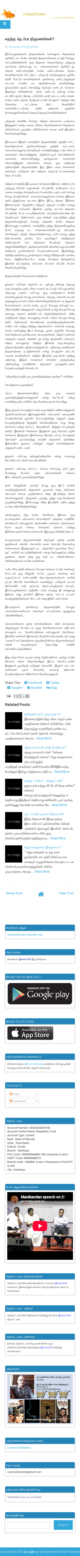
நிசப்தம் (29, 1551)
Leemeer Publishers (19, 1447)
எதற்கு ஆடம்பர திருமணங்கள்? (29, 39)
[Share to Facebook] (27, 696)
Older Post (66, 893)
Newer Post (14, 893)
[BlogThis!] (19, 696)
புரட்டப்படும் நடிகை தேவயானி (44, 814)
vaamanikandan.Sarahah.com (25, 934)
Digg (53, 688)
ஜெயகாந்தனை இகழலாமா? (42, 847)
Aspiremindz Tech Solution (62, 1551)
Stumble (36, 688)
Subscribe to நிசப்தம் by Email (24, 1497)
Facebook (34, 683)
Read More (44, 738)
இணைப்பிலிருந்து (34, 1063)
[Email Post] (8, 696)
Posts (16, 1094)
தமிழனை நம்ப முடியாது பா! (42, 714)
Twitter (54, 683)
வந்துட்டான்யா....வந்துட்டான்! (43, 781)
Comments (19, 1101)
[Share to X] (23, 696)
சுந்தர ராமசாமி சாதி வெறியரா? (45, 747)
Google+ (16, 688)
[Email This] (15, 696)
